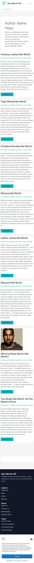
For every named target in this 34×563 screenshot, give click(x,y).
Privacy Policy (17, 560)
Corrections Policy (7, 527)
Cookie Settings (6, 530)
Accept (17, 556)
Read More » (7, 94)
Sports (3, 496)
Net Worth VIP (14, 3)
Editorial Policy (6, 514)
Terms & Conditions (7, 524)
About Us (4, 505)
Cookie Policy (9, 560)
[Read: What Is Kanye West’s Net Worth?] (12, 339)
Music (3, 493)
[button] (31, 539)
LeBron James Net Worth (14, 238)
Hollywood (4, 490)
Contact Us (25, 560)
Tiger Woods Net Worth (13, 101)
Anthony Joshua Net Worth (15, 54)
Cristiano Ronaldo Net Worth (16, 146)
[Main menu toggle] (30, 4)
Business (4, 499)
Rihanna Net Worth (11, 193)
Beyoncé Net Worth (11, 282)
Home (3, 9)
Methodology (5, 511)
